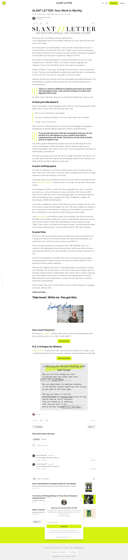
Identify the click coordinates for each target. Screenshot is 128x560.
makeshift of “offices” (44, 182)
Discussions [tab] (45, 479)
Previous (39, 427)
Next (90, 427)
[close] (80, 500)
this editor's (46, 333)
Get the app (72, 552)
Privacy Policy (77, 532)
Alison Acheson (40, 455)
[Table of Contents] (2, 280)
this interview (42, 216)
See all (36, 522)
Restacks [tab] (43, 439)
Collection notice (79, 547)
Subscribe (113, 3)
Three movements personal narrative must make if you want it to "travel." (54, 486)
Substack (55, 556)
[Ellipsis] (94, 455)
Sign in (122, 3)
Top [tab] (34, 479)
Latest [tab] (39, 479)
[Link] (29, 102)
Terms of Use (72, 530)
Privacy (66, 547)
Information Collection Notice (63, 532)
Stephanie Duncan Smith (43, 17)
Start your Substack (59, 552)
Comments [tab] (36, 439)
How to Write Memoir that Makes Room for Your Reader (54, 484)
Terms (71, 547)
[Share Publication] (106, 3)
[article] (64, 487)
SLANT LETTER (38, 350)
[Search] (102, 3)
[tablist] (39, 439)
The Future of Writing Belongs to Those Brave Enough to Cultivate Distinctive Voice (54, 497)
